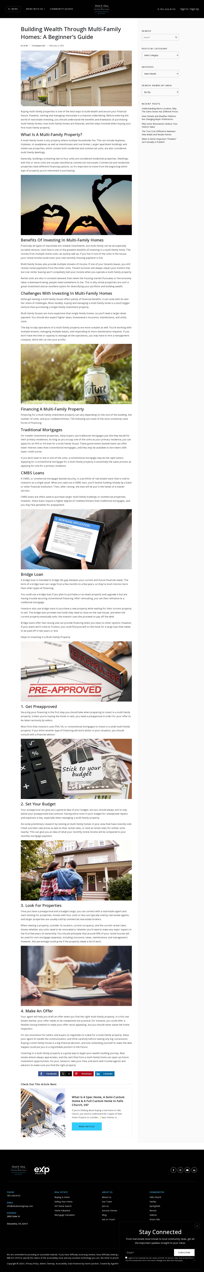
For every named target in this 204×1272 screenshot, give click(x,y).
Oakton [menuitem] (153, 1215)
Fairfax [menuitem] (153, 1201)
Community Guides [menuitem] (61, 9)
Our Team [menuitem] (107, 1201)
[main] (102, 584)
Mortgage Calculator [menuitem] (65, 1215)
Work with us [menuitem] (34, 9)
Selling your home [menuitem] (64, 1201)
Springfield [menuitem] (155, 1206)
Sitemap (51, 1263)
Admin (43, 1263)
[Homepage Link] (102, 8)
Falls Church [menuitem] (155, 1197)
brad (26, 45)
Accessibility (61, 1263)
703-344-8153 (167, 9)
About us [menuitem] (106, 1197)
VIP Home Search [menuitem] (63, 1206)
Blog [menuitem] (104, 1215)
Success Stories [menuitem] (109, 1210)
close (197, 1226)
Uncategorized (38, 45)
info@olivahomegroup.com (20, 1206)
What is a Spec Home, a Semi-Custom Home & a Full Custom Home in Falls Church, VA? (98, 1101)
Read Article (87, 1126)
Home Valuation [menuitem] (62, 1210)
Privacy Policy (32, 1263)
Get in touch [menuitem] (108, 1219)
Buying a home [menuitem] (62, 1197)
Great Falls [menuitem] (155, 1219)
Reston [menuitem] (153, 1210)
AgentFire (115, 1263)
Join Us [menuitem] (105, 1206)
